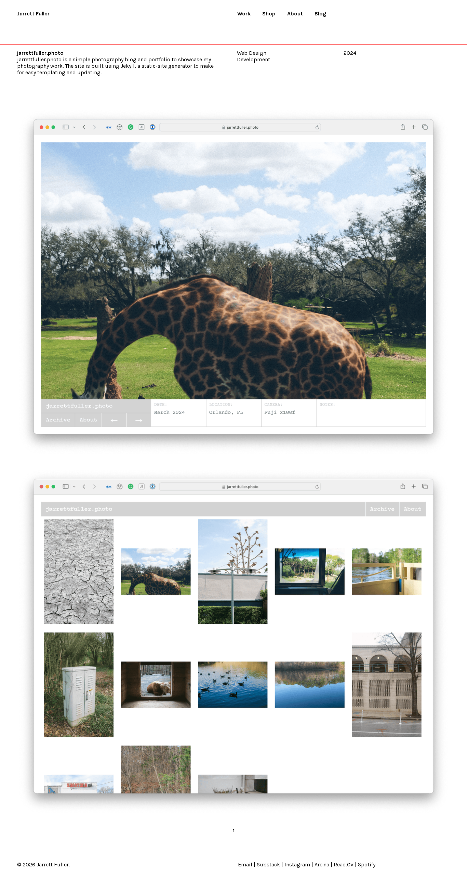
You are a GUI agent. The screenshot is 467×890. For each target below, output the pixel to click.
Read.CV (343, 864)
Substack (268, 864)
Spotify (366, 864)
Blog (320, 13)
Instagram (297, 864)
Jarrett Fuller (33, 13)
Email (245, 864)
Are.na (322, 864)
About (295, 13)
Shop (269, 13)
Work (244, 13)
